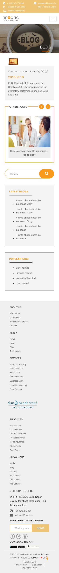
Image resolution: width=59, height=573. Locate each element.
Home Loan (15, 372)
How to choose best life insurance (28, 227)
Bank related (22, 267)
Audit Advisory (16, 368)
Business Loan (16, 380)
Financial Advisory (18, 364)
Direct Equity (15, 445)
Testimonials (15, 351)
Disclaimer (37, 564)
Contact (13, 325)
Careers (13, 471)
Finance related (24, 272)
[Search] (46, 173)
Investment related (26, 278)
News (12, 338)
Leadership (15, 317)
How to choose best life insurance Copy (31, 151)
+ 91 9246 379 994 (22, 510)
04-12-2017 (29, 154)
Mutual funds (15, 425)
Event (12, 342)
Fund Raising (16, 388)
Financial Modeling (18, 384)
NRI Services (15, 483)
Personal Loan (16, 376)
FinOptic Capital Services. (28, 554)
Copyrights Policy (29, 567)
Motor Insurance (17, 441)
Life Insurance (16, 429)
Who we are (15, 313)
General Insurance (18, 433)
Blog (12, 347)
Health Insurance (17, 437)
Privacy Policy (21, 564)
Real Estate (15, 450)
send (40, 528)
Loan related (22, 283)
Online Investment (16, 10)
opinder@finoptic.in (24, 515)
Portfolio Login (49, 6)
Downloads (15, 479)
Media (12, 463)
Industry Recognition (19, 321)
